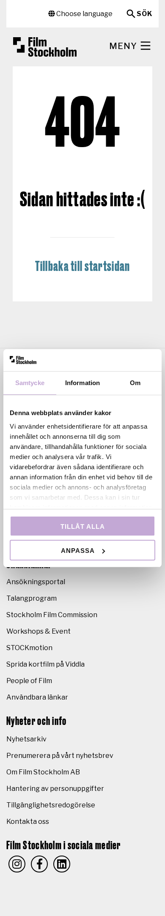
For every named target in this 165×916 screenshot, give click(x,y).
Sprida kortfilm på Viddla (45, 664)
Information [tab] (82, 382)
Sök (144, 14)
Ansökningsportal (35, 582)
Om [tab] (135, 382)
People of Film (29, 681)
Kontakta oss (27, 822)
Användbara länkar (37, 697)
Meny (124, 46)
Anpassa (78, 550)
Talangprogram (31, 598)
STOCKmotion (29, 648)
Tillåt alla (82, 526)
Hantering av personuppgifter (55, 789)
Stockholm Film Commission (51, 615)
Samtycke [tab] (29, 382)
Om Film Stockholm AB (43, 772)
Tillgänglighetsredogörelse (50, 805)
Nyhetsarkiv (26, 739)
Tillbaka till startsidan (82, 266)
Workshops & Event (38, 631)
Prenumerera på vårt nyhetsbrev (59, 756)
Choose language (84, 14)
